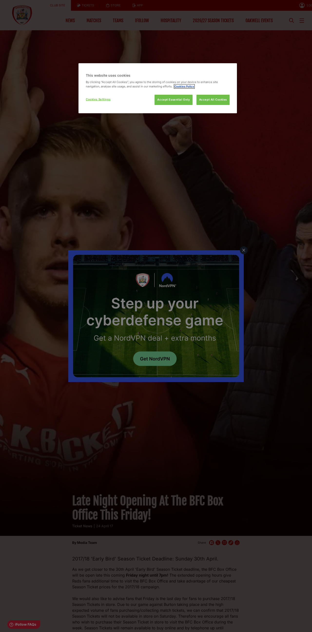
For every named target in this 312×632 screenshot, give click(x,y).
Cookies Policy (184, 86)
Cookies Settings (98, 99)
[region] (157, 88)
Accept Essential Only (173, 99)
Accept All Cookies (213, 99)
